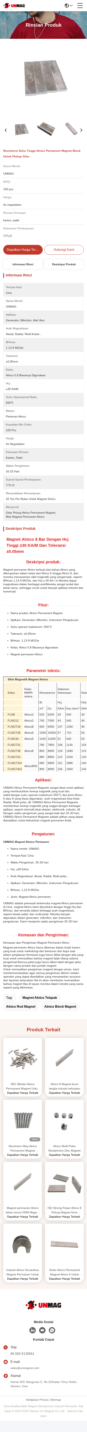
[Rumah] (43, 1305)
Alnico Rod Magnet (20, 1006)
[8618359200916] (52, 1330)
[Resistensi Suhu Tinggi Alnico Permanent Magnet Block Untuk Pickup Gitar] (43, 79)
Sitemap (55, 1399)
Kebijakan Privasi (37, 1399)
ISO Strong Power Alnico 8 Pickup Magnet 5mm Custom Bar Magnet (64, 1210)
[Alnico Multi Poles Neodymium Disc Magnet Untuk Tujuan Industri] (64, 1121)
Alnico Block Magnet (60, 1006)
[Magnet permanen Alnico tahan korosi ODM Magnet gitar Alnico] (22, 1183)
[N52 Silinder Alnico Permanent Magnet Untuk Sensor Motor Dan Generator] (22, 1059)
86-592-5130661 (22, 1353)
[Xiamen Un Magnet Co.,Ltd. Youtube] (42, 1330)
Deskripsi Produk (64, 264)
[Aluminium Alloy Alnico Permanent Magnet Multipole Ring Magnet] (22, 1121)
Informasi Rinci (23, 264)
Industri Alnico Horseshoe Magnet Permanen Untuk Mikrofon (22, 1272)
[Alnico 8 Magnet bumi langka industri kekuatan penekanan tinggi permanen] (64, 1059)
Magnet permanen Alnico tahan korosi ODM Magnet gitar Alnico (22, 1210)
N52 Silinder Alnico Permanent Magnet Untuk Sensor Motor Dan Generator (22, 1086)
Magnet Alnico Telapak (39, 997)
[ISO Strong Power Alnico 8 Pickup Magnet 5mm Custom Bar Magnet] (64, 1183)
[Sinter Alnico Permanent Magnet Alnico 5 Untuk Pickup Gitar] (64, 1245)
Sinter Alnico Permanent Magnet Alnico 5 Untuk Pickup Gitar (64, 1272)
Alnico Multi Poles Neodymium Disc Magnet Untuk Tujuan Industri (64, 1148)
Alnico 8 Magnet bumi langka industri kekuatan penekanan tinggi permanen (64, 1086)
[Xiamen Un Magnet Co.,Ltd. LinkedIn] (32, 1330)
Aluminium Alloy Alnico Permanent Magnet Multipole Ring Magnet (22, 1148)
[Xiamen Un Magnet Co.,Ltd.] (14, 5)
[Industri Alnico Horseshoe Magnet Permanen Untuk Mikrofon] (22, 1245)
